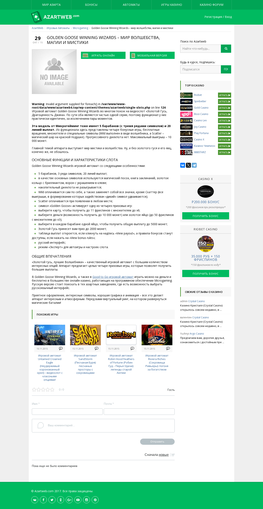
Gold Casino (201, 107)
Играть (223, 95)
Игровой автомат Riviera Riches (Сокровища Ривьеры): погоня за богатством (156, 362)
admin (184, 301)
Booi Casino (201, 114)
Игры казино (171, 5)
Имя (35, 403)
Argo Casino (197, 333)
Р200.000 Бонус (206, 202)
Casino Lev (200, 120)
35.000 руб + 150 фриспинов (205, 258)
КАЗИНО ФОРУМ (211, 5)
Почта (109, 403)
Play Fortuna (201, 133)
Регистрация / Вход (218, 17)
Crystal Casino (196, 301)
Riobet (198, 95)
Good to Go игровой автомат (113, 277)
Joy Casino (200, 126)
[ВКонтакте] (182, 165)
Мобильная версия (152, 55)
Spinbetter (200, 101)
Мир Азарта (51, 5)
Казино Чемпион (204, 146)
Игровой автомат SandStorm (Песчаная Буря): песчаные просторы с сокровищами (85, 364)
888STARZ (200, 152)
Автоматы (131, 5)
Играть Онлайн (103, 55)
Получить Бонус (206, 216)
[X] (188, 165)
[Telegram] (194, 165)
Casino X (199, 139)
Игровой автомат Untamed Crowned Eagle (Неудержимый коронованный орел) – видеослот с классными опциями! (49, 368)
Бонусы (91, 5)
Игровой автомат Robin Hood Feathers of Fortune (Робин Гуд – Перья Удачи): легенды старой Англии (121, 364)
